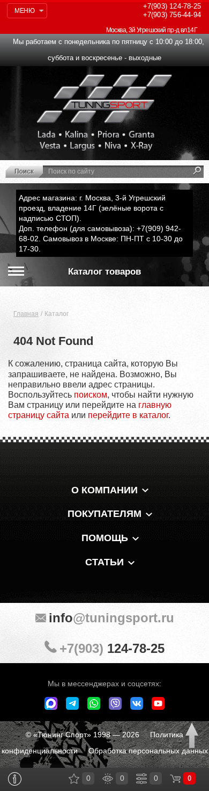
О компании (104, 490)
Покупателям (104, 513)
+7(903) (112, 648)
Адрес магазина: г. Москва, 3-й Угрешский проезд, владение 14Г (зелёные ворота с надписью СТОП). (92, 207)
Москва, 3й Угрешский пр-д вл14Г (151, 30)
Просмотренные (107, 778)
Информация (15, 779)
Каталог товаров (104, 272)
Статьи (104, 562)
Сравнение (141, 778)
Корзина (175, 778)
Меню (24, 11)
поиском (90, 394)
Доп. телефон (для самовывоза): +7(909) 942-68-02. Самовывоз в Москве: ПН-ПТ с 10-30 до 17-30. (101, 238)
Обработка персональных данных (148, 750)
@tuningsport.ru (111, 617)
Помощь (104, 538)
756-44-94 (172, 15)
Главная (26, 314)
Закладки (74, 778)
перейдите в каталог (128, 415)
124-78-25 (172, 6)
